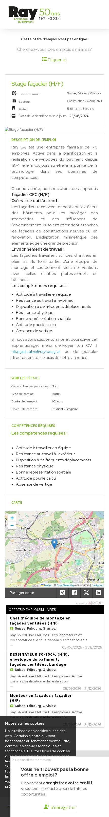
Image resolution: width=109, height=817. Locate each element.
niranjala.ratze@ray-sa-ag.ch (36, 351)
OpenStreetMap (66, 585)
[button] (54, 544)
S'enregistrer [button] (62, 807)
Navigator (97, 585)
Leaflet (48, 585)
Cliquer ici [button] (57, 59)
